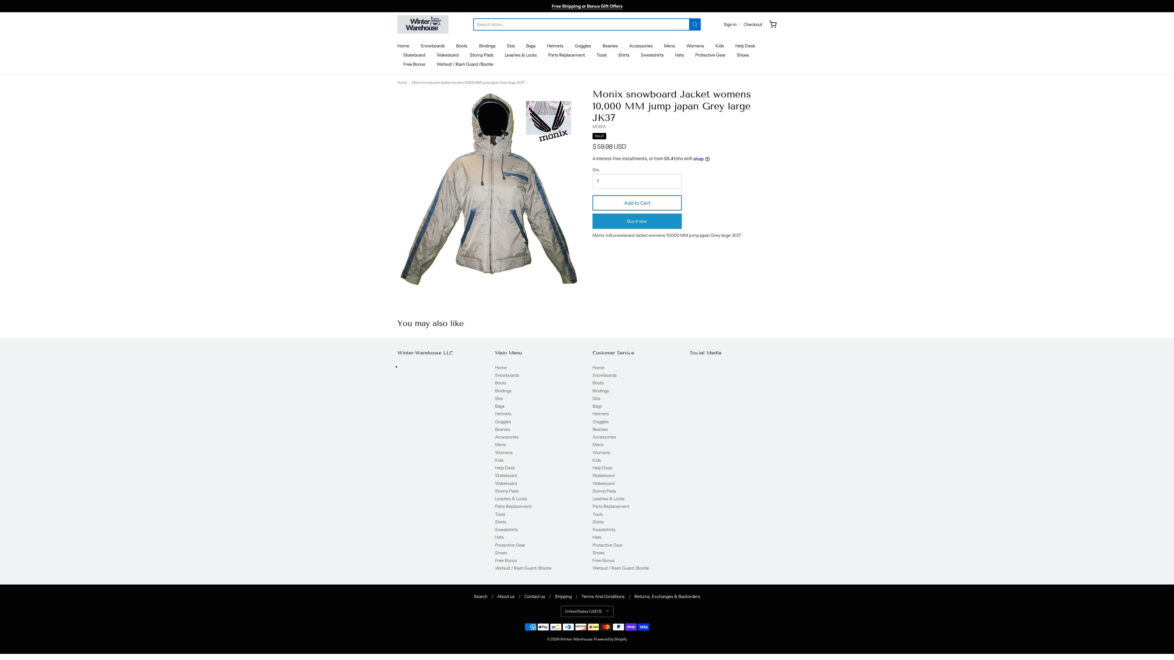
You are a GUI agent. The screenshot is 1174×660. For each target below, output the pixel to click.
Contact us (534, 596)
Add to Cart (637, 203)
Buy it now (637, 221)
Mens (669, 46)
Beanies (610, 46)
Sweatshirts (652, 55)
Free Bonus (414, 64)
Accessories (641, 46)
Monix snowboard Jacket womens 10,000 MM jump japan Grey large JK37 (468, 82)
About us (506, 596)
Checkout (753, 24)
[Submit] (695, 24)
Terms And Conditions (603, 596)
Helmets (555, 46)
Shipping (563, 596)
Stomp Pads (481, 55)
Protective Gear (710, 55)
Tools (601, 55)
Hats (679, 55)
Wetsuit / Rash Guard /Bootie (465, 64)
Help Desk (745, 46)
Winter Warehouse (576, 639)
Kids (719, 46)
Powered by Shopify (610, 639)
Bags (531, 46)
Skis (511, 46)
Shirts (623, 55)
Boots (461, 46)
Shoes (743, 55)
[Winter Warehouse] (423, 24)
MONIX (599, 126)
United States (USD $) (583, 611)
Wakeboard (448, 55)
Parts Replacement (566, 55)
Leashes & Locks (521, 55)
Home (403, 46)
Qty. (596, 170)
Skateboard (414, 55)
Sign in (730, 24)
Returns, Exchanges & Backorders (667, 596)
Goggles (583, 46)
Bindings (487, 46)
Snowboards (433, 46)
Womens (695, 46)
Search (480, 596)
